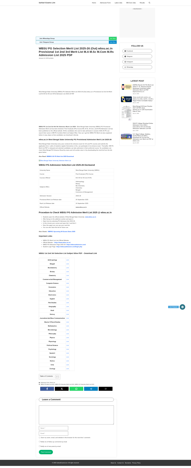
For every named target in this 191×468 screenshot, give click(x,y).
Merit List (52, 382)
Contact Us (120, 463)
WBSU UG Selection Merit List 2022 (84, 384)
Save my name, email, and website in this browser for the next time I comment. (66, 437)
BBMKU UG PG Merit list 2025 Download (60, 156)
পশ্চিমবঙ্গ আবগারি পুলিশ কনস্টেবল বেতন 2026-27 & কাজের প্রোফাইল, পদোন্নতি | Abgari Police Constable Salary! (143, 98)
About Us (113, 463)
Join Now (113, 38)
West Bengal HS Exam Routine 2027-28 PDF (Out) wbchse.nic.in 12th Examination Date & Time (143, 108)
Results (142, 3)
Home (94, 3)
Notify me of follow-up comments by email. (54, 442)
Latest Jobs (118, 3)
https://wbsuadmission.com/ (76, 244)
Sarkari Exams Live (47, 3)
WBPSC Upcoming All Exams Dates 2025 (61, 231)
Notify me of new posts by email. (51, 446)
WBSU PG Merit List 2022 (48, 384)
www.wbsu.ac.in (90, 217)
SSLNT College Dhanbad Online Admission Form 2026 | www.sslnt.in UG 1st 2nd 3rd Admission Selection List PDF (143, 126)
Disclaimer (128, 463)
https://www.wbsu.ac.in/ (62, 242)
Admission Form (105, 3)
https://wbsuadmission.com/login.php (69, 246)
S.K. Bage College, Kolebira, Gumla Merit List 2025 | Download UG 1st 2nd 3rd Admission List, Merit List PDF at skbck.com (143, 137)
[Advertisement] (76, 22)
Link (67, 260)
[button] (149, 2)
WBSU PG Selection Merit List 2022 (64, 384)
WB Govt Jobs (131, 3)
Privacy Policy (136, 463)
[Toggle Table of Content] (56, 376)
